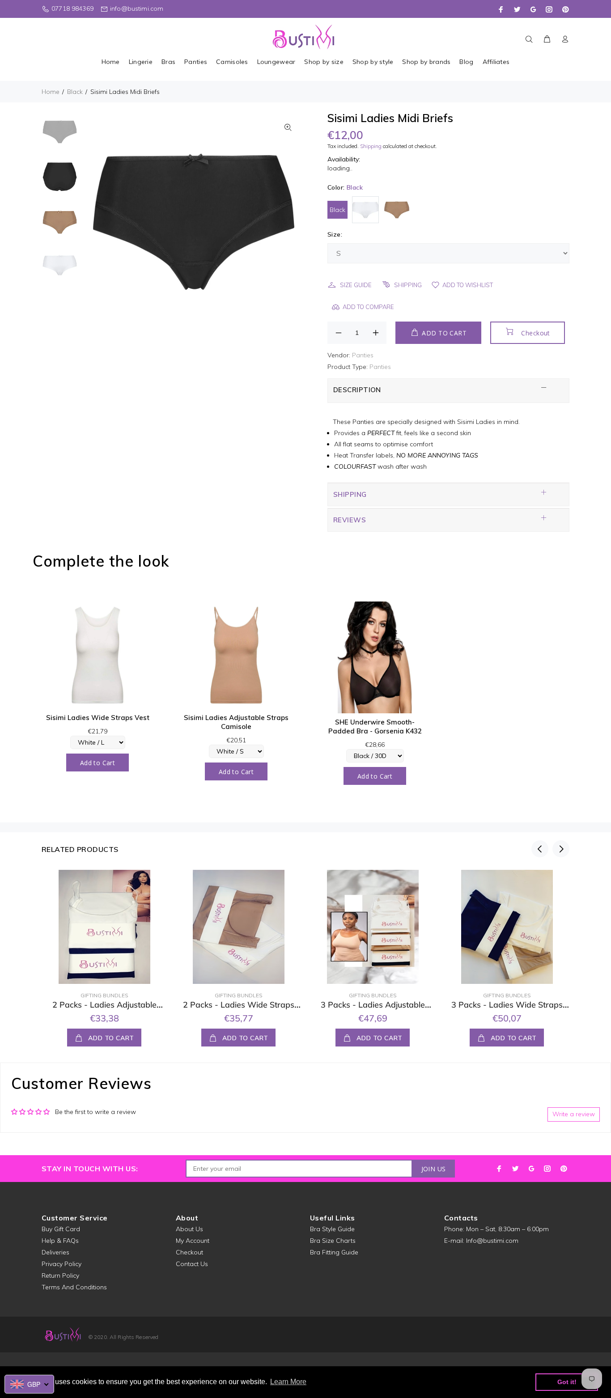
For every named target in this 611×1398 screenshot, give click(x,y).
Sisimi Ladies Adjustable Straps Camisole (236, 722)
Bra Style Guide (332, 1229)
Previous (539, 848)
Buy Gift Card (61, 1229)
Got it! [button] (567, 1381)
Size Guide (356, 284)
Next (560, 848)
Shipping (371, 146)
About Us (189, 1229)
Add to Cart (97, 762)
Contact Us (192, 1264)
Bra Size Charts (333, 1241)
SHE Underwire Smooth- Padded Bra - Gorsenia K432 (375, 726)
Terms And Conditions (74, 1287)
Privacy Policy (61, 1264)
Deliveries (55, 1252)
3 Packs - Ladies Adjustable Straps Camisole (373, 1010)
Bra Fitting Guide (334, 1252)
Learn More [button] (288, 1381)
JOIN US (433, 1169)
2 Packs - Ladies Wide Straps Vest (238, 1010)
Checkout (535, 333)
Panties (362, 355)
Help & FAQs (60, 1241)
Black (75, 92)
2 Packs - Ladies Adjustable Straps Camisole (104, 1010)
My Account (192, 1241)
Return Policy (60, 1275)
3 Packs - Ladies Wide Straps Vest (507, 1010)
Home (50, 92)
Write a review (573, 1114)
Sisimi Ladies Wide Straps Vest (97, 717)
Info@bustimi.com (492, 1241)
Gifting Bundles (104, 995)
